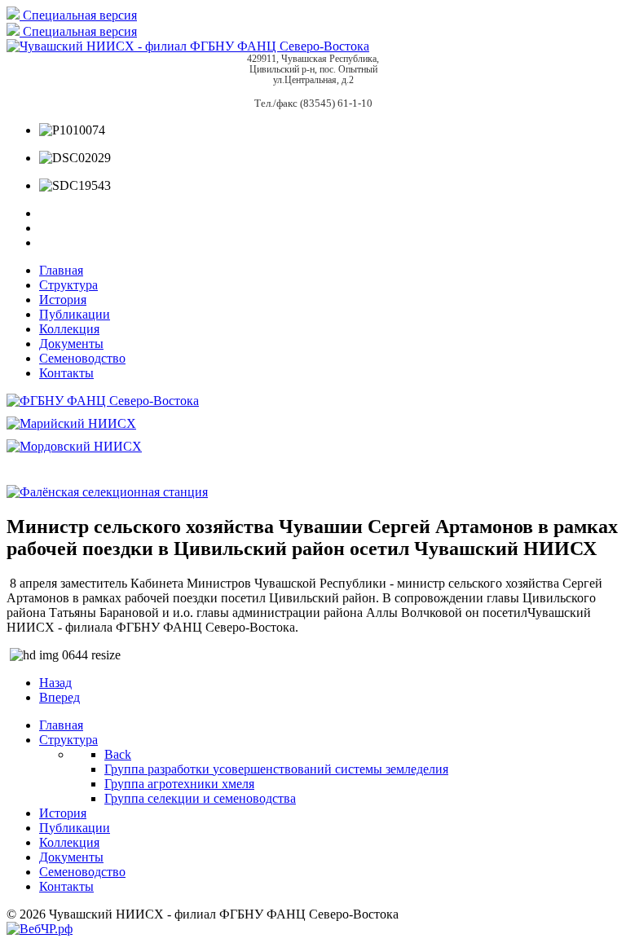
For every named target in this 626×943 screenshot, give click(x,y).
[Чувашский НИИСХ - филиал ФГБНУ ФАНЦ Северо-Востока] (188, 46)
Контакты (66, 373)
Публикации (74, 314)
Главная (61, 270)
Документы (71, 343)
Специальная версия (78, 15)
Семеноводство (82, 358)
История (62, 299)
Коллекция (69, 329)
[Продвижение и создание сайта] (40, 929)
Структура (68, 285)
